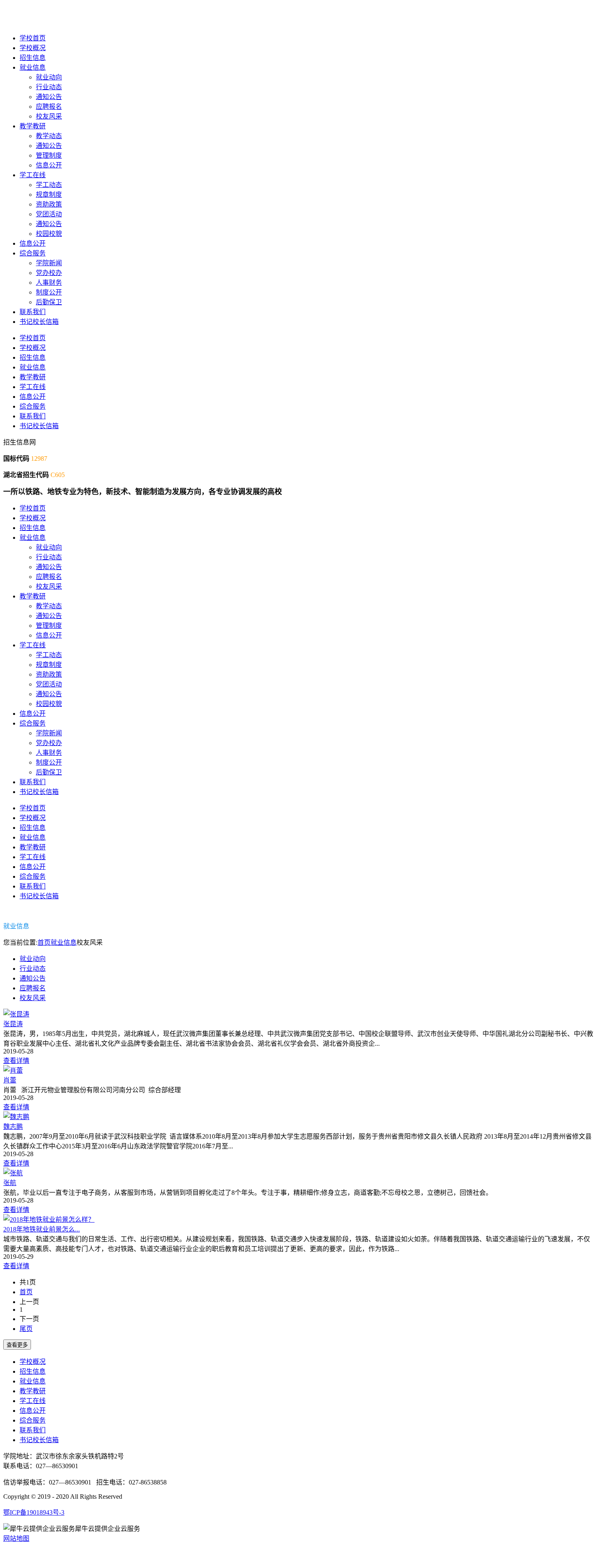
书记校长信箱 (39, 321)
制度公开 (49, 292)
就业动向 (49, 77)
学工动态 (49, 184)
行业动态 (49, 87)
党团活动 (49, 214)
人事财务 (49, 282)
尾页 (26, 1328)
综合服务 (33, 253)
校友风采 (49, 116)
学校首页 (33, 38)
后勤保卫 (49, 302)
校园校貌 (49, 233)
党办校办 (49, 272)
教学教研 (33, 126)
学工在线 (33, 175)
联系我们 (33, 311)
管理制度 (49, 155)
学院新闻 (49, 262)
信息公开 (49, 165)
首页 (44, 942)
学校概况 (33, 47)
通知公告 (49, 96)
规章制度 (49, 194)
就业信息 (33, 67)
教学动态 (49, 135)
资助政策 (49, 204)
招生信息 (33, 57)
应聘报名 (49, 106)
